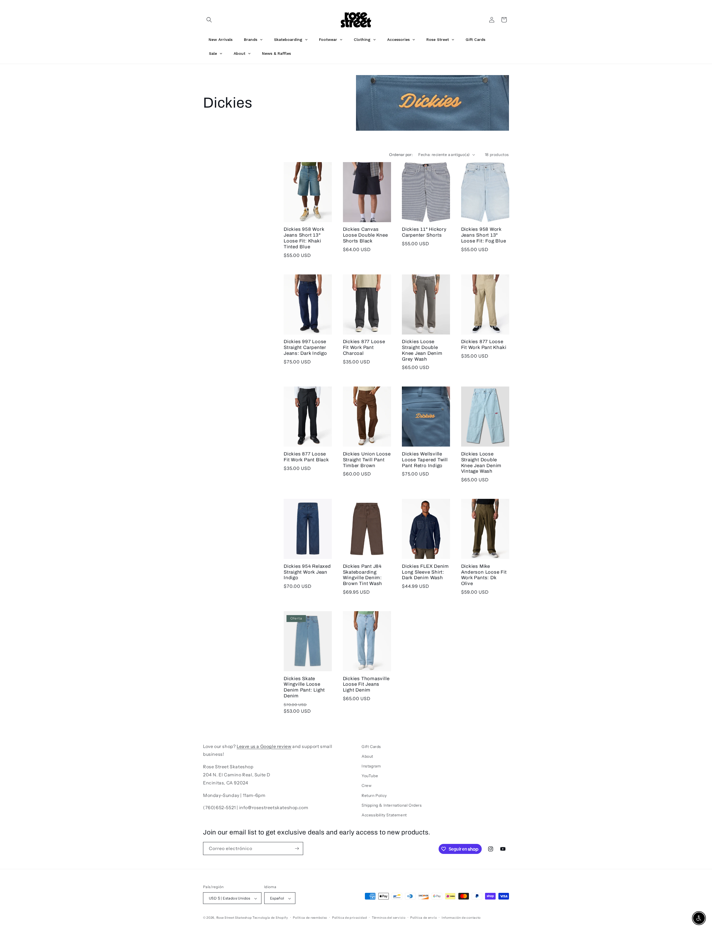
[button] (209, 20)
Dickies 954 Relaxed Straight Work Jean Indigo (307, 572)
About (367, 756)
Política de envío (423, 918)
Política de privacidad (349, 918)
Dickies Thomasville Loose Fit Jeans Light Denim (366, 684)
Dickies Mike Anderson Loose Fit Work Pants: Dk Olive (484, 575)
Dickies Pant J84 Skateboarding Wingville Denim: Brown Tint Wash (362, 575)
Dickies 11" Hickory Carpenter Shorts (424, 232)
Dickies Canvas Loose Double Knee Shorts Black (365, 235)
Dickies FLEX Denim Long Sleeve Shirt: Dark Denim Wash (425, 572)
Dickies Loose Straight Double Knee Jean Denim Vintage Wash (481, 462)
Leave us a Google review (264, 746)
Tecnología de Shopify (270, 918)
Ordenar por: (401, 154)
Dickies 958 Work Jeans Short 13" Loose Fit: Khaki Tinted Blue (304, 238)
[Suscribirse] (297, 848)
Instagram (371, 766)
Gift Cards (371, 746)
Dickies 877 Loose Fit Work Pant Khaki (483, 344)
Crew (367, 785)
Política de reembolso (310, 918)
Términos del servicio (389, 918)
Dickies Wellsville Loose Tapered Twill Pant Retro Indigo (425, 459)
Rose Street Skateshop (234, 918)
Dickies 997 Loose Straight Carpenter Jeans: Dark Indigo (305, 347)
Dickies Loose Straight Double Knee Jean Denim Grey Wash (422, 350)
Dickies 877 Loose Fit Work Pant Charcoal (364, 347)
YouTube (370, 775)
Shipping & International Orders (392, 805)
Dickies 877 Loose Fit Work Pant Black (306, 456)
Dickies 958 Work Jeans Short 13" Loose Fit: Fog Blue (483, 235)
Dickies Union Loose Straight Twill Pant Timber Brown (367, 459)
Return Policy (374, 795)
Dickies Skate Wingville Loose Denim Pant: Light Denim (304, 687)
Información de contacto (461, 918)
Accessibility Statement (384, 814)
